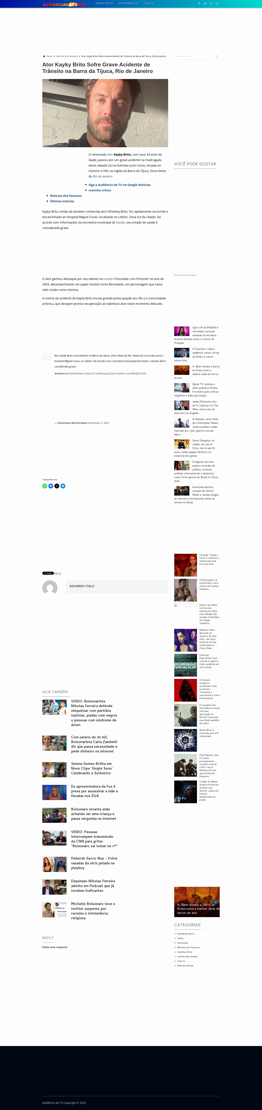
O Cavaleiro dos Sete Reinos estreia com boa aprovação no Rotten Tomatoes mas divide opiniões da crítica (209, 714)
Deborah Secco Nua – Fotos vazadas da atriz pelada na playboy (94, 863)
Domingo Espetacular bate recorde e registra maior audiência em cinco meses (209, 661)
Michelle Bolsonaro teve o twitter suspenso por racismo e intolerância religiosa (93, 911)
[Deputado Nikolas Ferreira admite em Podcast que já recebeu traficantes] (54, 887)
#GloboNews (76, 373)
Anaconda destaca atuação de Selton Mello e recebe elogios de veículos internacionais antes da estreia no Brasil (196, 495)
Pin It (57, 574)
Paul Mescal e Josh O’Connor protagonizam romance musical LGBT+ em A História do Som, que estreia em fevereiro (209, 766)
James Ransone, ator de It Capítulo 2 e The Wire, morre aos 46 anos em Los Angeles (196, 407)
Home (49, 56)
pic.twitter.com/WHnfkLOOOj (129, 373)
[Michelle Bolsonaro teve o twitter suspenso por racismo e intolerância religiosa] (54, 909)
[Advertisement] (131, 30)
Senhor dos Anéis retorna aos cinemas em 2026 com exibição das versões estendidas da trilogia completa (209, 614)
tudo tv (148, 3)
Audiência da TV (52, 1103)
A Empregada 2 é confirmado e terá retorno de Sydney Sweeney (209, 585)
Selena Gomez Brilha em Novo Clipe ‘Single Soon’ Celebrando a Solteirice (92, 769)
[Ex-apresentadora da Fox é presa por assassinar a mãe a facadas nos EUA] (54, 792)
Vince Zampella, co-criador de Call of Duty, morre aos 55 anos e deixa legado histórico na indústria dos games (194, 448)
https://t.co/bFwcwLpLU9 (99, 373)
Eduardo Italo (82, 586)
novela (108, 279)
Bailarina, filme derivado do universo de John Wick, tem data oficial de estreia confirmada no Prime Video (208, 639)
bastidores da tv (128, 3)
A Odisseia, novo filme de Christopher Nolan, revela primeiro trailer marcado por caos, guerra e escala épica (196, 427)
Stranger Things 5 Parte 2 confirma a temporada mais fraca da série (209, 560)
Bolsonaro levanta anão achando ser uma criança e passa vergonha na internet (93, 814)
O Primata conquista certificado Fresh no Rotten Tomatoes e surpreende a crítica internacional (209, 689)
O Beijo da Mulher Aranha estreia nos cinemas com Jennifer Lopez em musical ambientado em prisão (209, 791)
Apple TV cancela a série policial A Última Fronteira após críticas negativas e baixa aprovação (196, 390)
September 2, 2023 (98, 423)
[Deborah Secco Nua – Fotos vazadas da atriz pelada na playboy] (54, 864)
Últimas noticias (185, 966)
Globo (180, 939)
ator (110, 154)
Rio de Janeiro (102, 176)
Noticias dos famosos (67, 56)
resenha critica (104, 3)
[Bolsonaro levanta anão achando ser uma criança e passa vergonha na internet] (54, 815)
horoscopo (182, 943)
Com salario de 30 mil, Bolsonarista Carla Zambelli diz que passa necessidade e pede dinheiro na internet (94, 745)
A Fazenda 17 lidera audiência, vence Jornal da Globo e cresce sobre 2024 (196, 355)
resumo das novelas (187, 957)
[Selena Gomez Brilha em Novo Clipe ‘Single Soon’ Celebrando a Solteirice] (54, 769)
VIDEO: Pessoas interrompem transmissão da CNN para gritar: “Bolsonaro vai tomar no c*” (94, 839)
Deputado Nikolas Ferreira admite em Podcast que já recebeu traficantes (93, 886)
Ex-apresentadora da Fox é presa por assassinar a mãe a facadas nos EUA (94, 791)
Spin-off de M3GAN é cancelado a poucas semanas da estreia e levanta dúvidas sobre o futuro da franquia (196, 335)
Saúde (120, 222)
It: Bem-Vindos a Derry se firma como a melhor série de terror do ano (197, 372)
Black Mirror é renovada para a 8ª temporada (209, 733)
